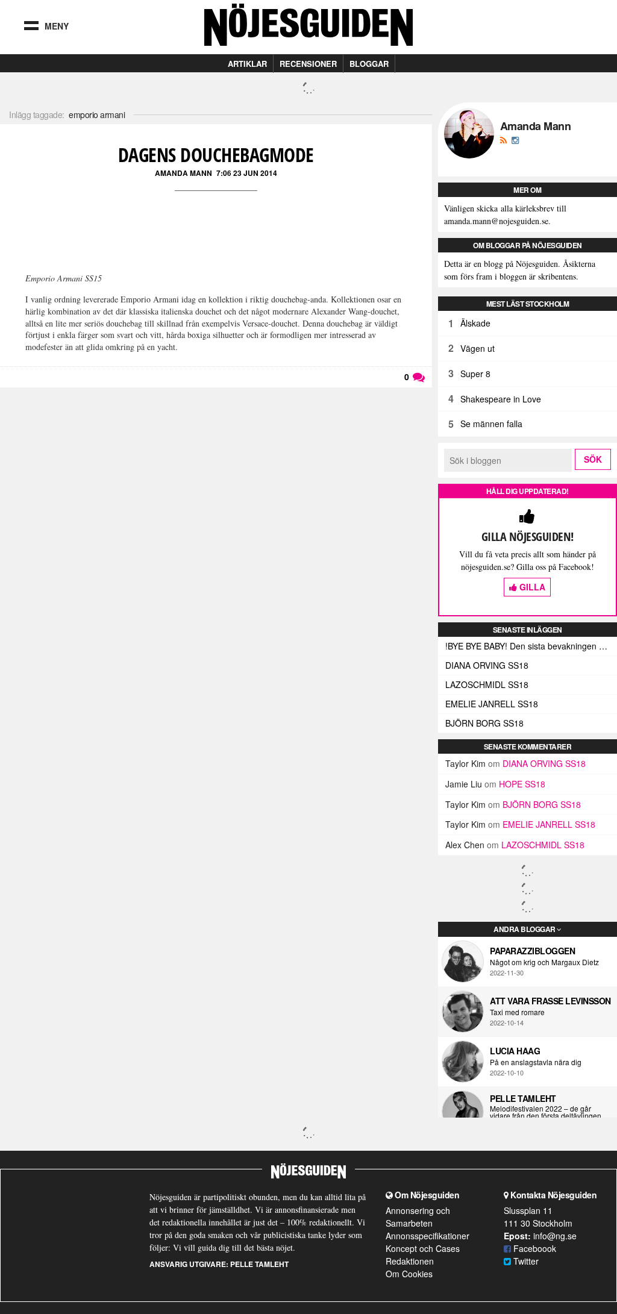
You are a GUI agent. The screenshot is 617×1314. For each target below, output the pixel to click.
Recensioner (308, 63)
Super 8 (475, 374)
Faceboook (533, 1248)
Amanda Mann (183, 172)
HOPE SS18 (522, 784)
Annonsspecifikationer (427, 1236)
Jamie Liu (463, 784)
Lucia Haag (515, 1051)
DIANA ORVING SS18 (486, 665)
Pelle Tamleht (523, 1098)
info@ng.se (555, 1236)
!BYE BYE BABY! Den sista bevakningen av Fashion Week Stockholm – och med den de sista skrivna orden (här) (531, 646)
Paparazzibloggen (532, 950)
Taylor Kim (465, 763)
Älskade (475, 323)
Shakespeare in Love (500, 399)
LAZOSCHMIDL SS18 (486, 684)
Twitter (525, 1261)
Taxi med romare (517, 1012)
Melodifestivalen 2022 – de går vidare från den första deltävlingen (545, 1112)
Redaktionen (410, 1261)
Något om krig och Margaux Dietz (544, 962)
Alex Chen (464, 845)
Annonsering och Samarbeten (418, 1216)
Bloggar (369, 63)
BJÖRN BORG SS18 (484, 723)
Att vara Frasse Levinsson (550, 1000)
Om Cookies (409, 1274)
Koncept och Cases (423, 1248)
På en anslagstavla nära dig (535, 1062)
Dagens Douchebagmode (216, 154)
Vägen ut (477, 348)
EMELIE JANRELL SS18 (491, 704)
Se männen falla (491, 424)
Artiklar (247, 63)
